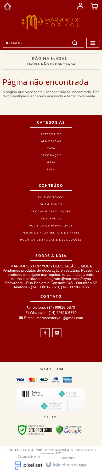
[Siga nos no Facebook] (45, 333)
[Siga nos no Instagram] (55, 333)
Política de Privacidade (51, 226)
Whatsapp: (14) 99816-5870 (53, 312)
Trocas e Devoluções (51, 211)
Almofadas (51, 141)
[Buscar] (74, 43)
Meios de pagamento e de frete (50, 233)
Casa (51, 148)
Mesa (51, 162)
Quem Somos (51, 204)
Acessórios (51, 134)
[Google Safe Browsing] (69, 430)
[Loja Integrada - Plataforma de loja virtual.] (65, 464)
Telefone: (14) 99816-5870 (52, 307)
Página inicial (49, 59)
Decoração (51, 155)
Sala (51, 169)
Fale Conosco (51, 197)
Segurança (51, 218)
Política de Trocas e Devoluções (51, 240)
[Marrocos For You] (51, 22)
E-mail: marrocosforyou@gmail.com (53, 318)
